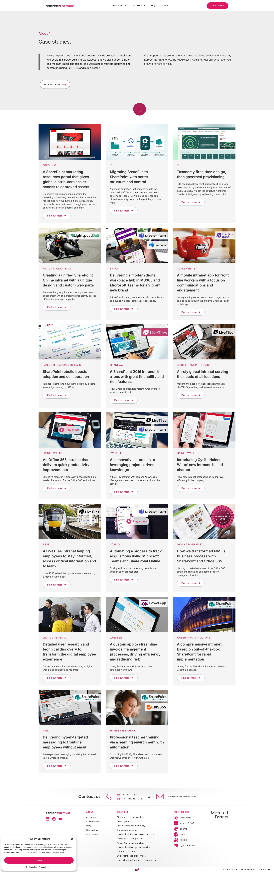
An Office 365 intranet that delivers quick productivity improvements (66, 465)
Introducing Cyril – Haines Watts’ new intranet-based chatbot (200, 465)
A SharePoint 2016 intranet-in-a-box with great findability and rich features (137, 376)
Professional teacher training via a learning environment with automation (137, 742)
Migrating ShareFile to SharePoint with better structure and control (129, 177)
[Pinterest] (54, 819)
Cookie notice (31, 867)
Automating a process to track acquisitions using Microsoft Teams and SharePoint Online (136, 556)
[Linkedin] (47, 819)
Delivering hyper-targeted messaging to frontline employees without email (65, 742)
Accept (39, 860)
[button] (72, 838)
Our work (137, 5)
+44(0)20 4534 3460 (133, 798)
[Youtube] (60, 819)
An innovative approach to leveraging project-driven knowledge (132, 465)
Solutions (118, 5)
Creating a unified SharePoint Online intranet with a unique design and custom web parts (68, 280)
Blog (153, 5)
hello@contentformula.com (182, 796)
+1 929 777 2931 (130, 794)
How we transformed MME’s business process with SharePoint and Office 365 (201, 556)
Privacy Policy (44, 867)
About (164, 5)
